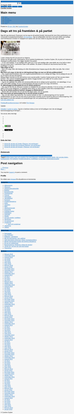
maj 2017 (7, 280)
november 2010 (9, 393)
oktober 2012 (8, 356)
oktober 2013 (8, 336)
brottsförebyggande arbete (47, 157)
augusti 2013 (8, 340)
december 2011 (9, 372)
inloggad (13, 179)
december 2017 (9, 268)
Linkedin (15, 6)
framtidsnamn (5, 159)
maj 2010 (7, 403)
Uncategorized (9, 221)
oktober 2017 (8, 272)
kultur (6, 203)
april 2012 (7, 365)
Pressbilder (8, 20)
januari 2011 (8, 390)
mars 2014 (7, 333)
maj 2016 (7, 291)
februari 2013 (8, 349)
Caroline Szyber (6, 8)
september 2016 (9, 285)
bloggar (31, 103)
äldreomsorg (8, 185)
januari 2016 (8, 298)
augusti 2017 (8, 275)
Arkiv (6, 23)
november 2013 (9, 335)
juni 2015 (7, 309)
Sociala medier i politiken (12, 217)
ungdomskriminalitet (52, 159)
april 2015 (7, 312)
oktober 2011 (8, 375)
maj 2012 (7, 364)
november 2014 (9, 320)
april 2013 (7, 346)
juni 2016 (7, 289)
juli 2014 (7, 327)
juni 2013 (7, 343)
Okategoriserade (9, 208)
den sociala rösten (62, 157)
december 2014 (9, 319)
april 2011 (7, 385)
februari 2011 (8, 388)
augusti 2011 (8, 378)
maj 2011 (7, 383)
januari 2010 (8, 409)
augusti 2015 (8, 306)
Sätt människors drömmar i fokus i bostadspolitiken (20, 240)
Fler (28, 103)
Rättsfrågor (41, 155)
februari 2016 (8, 296)
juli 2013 (7, 341)
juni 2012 (7, 362)
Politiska (3, 103)
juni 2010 (7, 401)
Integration (7, 196)
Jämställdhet (8, 198)
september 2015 (9, 304)
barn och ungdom (20, 157)
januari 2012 (8, 370)
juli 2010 (7, 399)
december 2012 (9, 353)
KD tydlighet (14, 159)
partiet (9, 109)
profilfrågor (34, 159)
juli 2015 (7, 307)
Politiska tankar (32, 155)
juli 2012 (7, 361)
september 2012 (9, 357)
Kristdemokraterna (13, 155)
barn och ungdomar (14, 224)
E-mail (20, 6)
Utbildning (7, 226)
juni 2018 (7, 259)
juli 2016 (7, 288)
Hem (5, 17)
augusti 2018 (8, 257)
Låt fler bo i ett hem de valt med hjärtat (16, 246)
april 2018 (7, 262)
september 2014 (9, 323)
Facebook (4, 6)
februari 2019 (8, 254)
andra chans (10, 157)
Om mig (6, 18)
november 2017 (9, 270)
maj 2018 (7, 260)
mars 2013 (7, 348)
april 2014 (7, 332)
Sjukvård (7, 214)
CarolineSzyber (23, 26)
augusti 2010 (8, 398)
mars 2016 (7, 294)
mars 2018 (7, 264)
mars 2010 (7, 406)
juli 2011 (7, 380)
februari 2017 (8, 281)
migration (7, 205)
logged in (12, 172)
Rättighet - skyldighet (11, 236)
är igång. (15, 109)
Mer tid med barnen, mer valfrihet (14, 238)
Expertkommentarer (13, 103)
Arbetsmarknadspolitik (11, 188)
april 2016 (7, 293)
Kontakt (6, 22)
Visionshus (7, 248)
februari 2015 (8, 315)
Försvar (6, 195)
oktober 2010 (8, 395)
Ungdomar (48, 155)
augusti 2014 (8, 325)
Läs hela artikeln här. (7, 100)
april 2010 (7, 404)
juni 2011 (7, 382)
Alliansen (4, 155)
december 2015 (9, 299)
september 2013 (9, 338)
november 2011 (9, 374)
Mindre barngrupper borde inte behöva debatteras (20, 241)
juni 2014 (7, 328)
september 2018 (9, 256)
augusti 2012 (8, 359)
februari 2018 (8, 265)
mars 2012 (7, 367)
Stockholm (7, 219)
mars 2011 (7, 387)
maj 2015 (7, 311)
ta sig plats (42, 159)
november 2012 (9, 354)
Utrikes (6, 227)
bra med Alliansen (32, 157)
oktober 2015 (8, 302)
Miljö (5, 206)
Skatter (6, 216)
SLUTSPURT (8, 235)
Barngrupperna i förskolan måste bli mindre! (18, 245)
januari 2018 (8, 267)
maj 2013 (7, 344)
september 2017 (9, 273)
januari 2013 (8, 351)
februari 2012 (8, 369)
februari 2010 (8, 408)
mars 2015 (7, 314)
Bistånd (6, 190)
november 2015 (9, 301)
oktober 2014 (8, 322)
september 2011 (9, 377)
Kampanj (7, 200)
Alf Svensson (28, 37)
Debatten (4, 109)
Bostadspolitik (8, 192)
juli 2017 (7, 277)
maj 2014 (7, 330)
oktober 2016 (8, 283)
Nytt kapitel (7, 233)
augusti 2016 (8, 286)
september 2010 (9, 396)
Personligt (23, 155)
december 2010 (9, 391)
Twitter (9, 6)
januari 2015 (8, 317)
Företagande (8, 193)
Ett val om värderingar (11, 243)
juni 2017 (7, 278)
